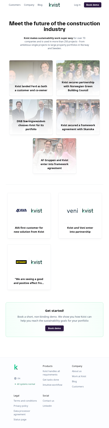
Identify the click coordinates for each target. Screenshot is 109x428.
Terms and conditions (25, 400)
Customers (15, 4)
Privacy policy (21, 405)
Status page (20, 419)
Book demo (92, 4)
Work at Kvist (79, 376)
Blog (40, 4)
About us (77, 371)
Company (29, 4)
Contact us (48, 400)
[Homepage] (54, 5)
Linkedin (47, 405)
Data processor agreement (22, 412)
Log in (77, 4)
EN (19, 378)
